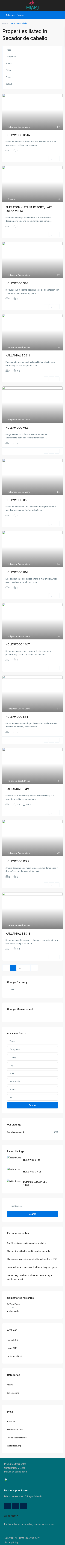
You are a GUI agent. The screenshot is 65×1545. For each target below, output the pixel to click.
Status (12, 1089)
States (9, 63)
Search (32, 1214)
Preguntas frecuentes (15, 1464)
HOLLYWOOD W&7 (17, 861)
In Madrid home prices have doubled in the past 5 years (32, 1267)
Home (5, 23)
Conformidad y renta (14, 1468)
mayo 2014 (12, 1348)
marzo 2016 (12, 1340)
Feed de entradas (15, 1429)
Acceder (11, 1421)
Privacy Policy (11, 1542)
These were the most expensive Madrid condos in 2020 (32, 1259)
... (39, 145)
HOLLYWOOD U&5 (17, 500)
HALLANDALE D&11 (18, 355)
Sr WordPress (13, 1304)
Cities (8, 70)
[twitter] (15, 1506)
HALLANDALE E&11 (18, 933)
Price (12, 1097)
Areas (8, 77)
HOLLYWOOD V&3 (17, 427)
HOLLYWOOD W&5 (32, 1171)
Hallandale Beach (15, 347)
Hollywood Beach (16, 127)
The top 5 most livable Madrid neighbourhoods (28, 1251)
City (11, 1065)
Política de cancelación (15, 1471)
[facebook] (7, 1506)
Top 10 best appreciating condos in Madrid (26, 1243)
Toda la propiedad (15, 1132)
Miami (27, 127)
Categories (11, 56)
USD (12, 989)
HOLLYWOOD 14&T (18, 644)
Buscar (32, 1105)
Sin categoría (13, 1393)
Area (12, 1073)
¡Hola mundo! (13, 1311)
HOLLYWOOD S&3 (17, 283)
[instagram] (23, 1506)
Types (8, 50)
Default (9, 84)
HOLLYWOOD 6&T (17, 716)
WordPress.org (14, 1446)
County (13, 1057)
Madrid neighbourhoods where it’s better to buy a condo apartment (29, 1277)
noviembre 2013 (14, 1356)
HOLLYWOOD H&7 (17, 572)
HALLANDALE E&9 (17, 789)
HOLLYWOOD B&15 (18, 135)
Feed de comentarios (17, 1438)
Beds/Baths (15, 1081)
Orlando (11, 199)
